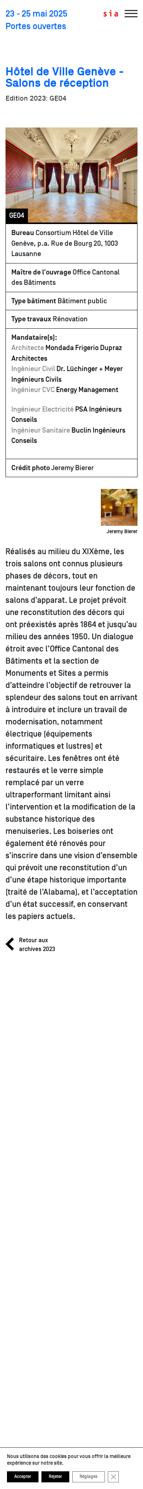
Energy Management (87, 390)
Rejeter (55, 1476)
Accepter (22, 1476)
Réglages (89, 1476)
